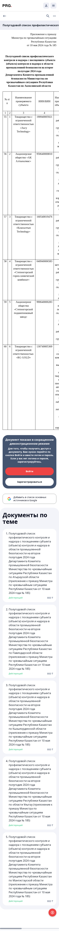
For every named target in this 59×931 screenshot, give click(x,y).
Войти (29, 471)
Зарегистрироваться (29, 481)
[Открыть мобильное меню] (53, 6)
